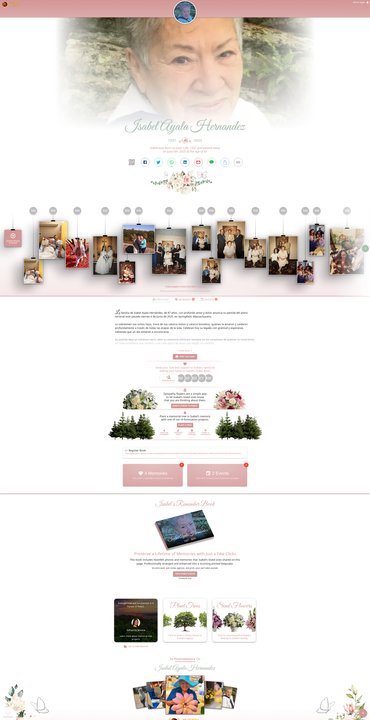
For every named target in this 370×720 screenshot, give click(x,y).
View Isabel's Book (185, 574)
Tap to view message (138, 646)
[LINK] (238, 162)
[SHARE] (225, 162)
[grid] (185, 250)
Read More (185, 351)
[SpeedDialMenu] (363, 713)
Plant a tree (185, 425)
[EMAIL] (198, 162)
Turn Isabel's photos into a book (185, 287)
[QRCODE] (131, 162)
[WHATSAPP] (171, 162)
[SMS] (211, 162)
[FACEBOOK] (145, 162)
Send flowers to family (185, 406)
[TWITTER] (158, 162)
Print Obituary (187, 357)
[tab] (160, 299)
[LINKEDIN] (185, 162)
